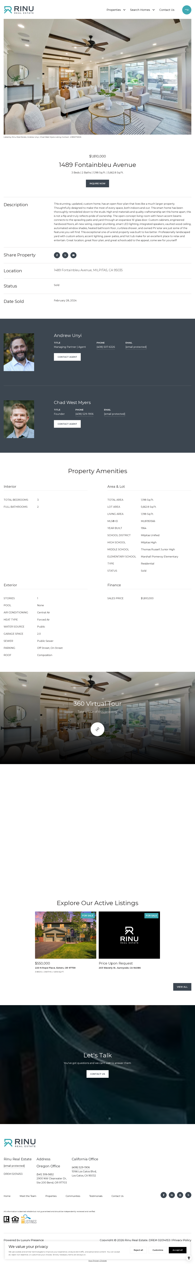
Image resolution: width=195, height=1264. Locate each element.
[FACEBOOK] (164, 1195)
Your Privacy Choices (97, 1260)
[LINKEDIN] (172, 1195)
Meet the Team (28, 1196)
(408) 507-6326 (106, 347)
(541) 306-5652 (45, 1174)
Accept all (178, 1250)
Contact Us (166, 10)
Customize (157, 1250)
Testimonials (95, 1196)
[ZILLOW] (180, 1195)
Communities (73, 1196)
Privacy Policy (181, 1240)
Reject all (138, 1250)
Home (7, 1196)
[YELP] (188, 1195)
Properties (114, 10)
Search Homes (140, 10)
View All (182, 986)
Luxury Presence (32, 1240)
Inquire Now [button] (97, 183)
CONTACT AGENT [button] (67, 357)
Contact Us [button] (97, 1074)
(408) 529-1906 (84, 414)
